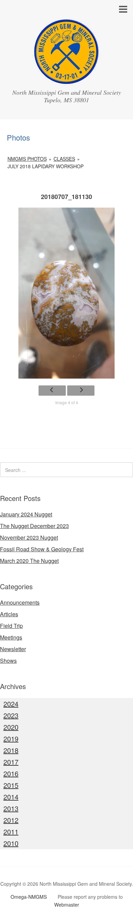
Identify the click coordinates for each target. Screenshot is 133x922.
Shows (8, 660)
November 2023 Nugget (29, 537)
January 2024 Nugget (26, 514)
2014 (10, 797)
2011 (10, 832)
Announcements (20, 602)
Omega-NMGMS (29, 896)
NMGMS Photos (27, 158)
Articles (9, 614)
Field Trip (11, 626)
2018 (10, 750)
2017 (10, 762)
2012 (10, 820)
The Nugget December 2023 (34, 526)
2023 (10, 715)
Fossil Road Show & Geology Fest (42, 549)
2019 (10, 738)
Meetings (11, 637)
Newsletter (13, 649)
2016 (10, 773)
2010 (10, 843)
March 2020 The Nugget (29, 561)
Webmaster (66, 904)
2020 (10, 727)
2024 (10, 704)
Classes (64, 158)
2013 (10, 808)
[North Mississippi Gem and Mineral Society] (66, 79)
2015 (10, 785)
